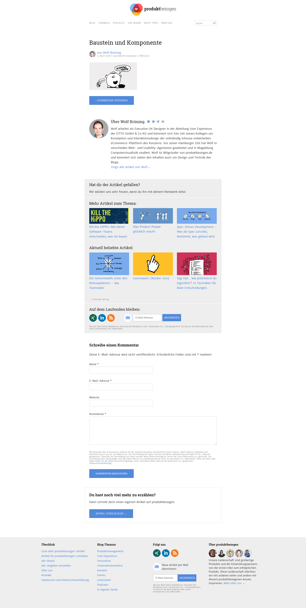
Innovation (104, 560)
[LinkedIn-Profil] (162, 121)
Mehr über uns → (234, 583)
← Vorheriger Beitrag (99, 299)
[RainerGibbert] (230, 556)
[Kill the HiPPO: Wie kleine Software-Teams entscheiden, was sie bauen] (109, 216)
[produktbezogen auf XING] (93, 318)
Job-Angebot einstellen (56, 565)
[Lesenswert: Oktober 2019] (153, 263)
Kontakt (46, 575)
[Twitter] (153, 121)
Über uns (166, 23)
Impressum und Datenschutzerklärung (65, 580)
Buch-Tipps (151, 23)
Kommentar (97, 414)
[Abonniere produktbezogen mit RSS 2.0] (111, 318)
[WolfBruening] (239, 556)
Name (94, 364)
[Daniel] (213, 556)
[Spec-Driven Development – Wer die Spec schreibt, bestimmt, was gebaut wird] (197, 216)
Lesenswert (104, 580)
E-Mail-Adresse (100, 380)
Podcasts (119, 23)
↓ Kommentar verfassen (111, 100)
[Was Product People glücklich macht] (153, 216)
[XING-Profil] (158, 121)
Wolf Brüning (112, 52)
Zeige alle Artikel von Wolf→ (130, 167)
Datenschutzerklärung (100, 463)
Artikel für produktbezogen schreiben (64, 556)
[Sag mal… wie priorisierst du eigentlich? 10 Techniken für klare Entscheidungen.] (197, 263)
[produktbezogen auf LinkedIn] (102, 318)
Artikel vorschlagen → (111, 513)
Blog (92, 23)
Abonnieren (171, 317)
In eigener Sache (107, 589)
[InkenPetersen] (222, 556)
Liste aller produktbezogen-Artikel (63, 551)
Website (94, 397)
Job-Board (134, 23)
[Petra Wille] (248, 556)
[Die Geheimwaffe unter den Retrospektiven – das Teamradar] (109, 263)
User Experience (107, 556)
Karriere (102, 570)
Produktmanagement (110, 551)
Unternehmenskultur (110, 565)
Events (101, 575)
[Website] (148, 121)
